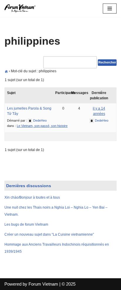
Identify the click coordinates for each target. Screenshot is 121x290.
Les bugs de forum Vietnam (26, 224)
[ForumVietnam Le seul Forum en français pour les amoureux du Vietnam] (22, 8)
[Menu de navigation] (110, 9)
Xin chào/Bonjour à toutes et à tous (32, 197)
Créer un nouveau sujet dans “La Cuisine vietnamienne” (49, 234)
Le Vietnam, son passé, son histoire (42, 126)
